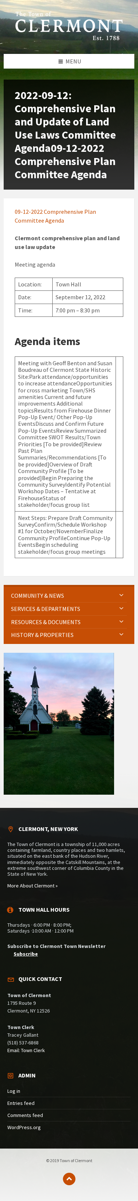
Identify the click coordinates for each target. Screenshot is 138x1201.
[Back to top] (69, 1179)
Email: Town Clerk (26, 1050)
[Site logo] (69, 39)
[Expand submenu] (121, 595)
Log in (13, 1091)
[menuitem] (69, 595)
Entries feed (21, 1103)
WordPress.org (24, 1127)
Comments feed (25, 1115)
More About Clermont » (32, 885)
